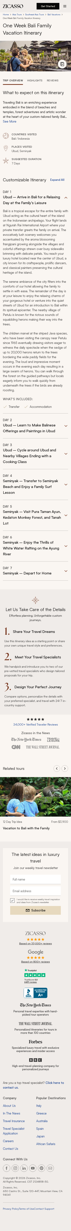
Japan (40, 1136)
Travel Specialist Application (13, 1131)
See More (9, 121)
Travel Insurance (14, 1121)
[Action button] (65, 6)
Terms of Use (26, 1208)
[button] (35, 301)
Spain (40, 1128)
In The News (11, 1113)
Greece (41, 1113)
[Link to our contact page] (50, 1168)
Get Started (48, 6)
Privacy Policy (11, 1208)
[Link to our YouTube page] (32, 1168)
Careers (8, 1141)
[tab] (13, 80)
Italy (39, 1106)
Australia (42, 1121)
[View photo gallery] (62, 64)
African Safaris (45, 1144)
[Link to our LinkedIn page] (24, 1168)
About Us (9, 1106)
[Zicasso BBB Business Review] (36, 993)
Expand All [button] (57, 180)
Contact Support (44, 1208)
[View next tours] (65, 768)
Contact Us (10, 1149)
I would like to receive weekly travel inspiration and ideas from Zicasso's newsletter (38, 901)
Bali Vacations (54, 14)
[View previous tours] (57, 768)
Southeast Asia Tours (34, 14)
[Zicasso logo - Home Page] (13, 6)
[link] (35, 806)
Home (6, 14)
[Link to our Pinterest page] (41, 1168)
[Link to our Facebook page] (6, 1168)
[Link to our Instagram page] (15, 1168)
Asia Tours (17, 14)
